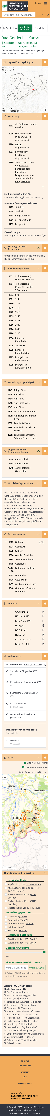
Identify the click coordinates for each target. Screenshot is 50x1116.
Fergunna (18, 891)
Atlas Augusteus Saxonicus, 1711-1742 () (24, 889)
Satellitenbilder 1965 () (22, 939)
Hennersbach (13, 1027)
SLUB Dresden (33, 884)
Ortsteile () (16, 927)
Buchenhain (30, 1005)
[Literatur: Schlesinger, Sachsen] (43, 616)
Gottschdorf (40, 28)
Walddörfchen (31, 1040)
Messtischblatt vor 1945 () (24, 907)
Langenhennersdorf (25, 175)
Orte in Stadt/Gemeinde (37, 763)
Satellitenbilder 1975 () (22, 942)
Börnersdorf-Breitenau (18, 1011)
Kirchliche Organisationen (21, 483)
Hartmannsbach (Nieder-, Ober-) (23, 1020)
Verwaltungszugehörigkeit (21, 382)
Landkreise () (17, 916)
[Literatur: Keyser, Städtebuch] (43, 630)
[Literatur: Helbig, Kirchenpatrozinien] (43, 625)
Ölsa (20, 1043)
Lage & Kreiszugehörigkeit (21, 62)
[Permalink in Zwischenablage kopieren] (45, 664)
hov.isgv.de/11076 (33, 664)
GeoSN (36, 907)
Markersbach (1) (15, 1036)
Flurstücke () (17, 930)
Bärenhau (11, 1008)
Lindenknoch (37, 1033)
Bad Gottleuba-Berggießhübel (27, 44)
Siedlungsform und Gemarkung (17, 248)
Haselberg (12, 1024)
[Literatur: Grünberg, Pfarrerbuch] (43, 611)
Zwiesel (10, 1043)
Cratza (37, 1011)
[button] (43, 542)
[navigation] (25, 28)
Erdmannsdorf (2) (15, 1014)
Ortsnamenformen (17, 534)
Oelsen (18, 144)
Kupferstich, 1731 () (24, 884)
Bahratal (23, 165)
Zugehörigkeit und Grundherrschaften (18, 451)
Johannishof (30, 1027)
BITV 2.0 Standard (32, 1113)
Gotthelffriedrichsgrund (10, 28)
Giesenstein (34, 1017)
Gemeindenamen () (21, 923)
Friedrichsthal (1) (15, 1017)
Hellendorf (26, 1024)
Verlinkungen (14, 656)
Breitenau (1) (13, 1005)
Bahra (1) (11, 998)
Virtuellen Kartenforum (17, 976)
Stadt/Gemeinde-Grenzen (36, 767)
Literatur (12, 603)
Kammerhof (13, 1030)
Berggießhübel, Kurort (18, 1001)
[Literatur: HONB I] (43, 634)
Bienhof (37, 1001)
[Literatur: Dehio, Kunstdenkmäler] (43, 644)
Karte (10, 757)
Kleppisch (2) (29, 1030)
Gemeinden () (18, 920)
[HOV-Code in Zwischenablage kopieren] (21, 53)
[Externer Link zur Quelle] (40, 542)
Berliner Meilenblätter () (22, 896)
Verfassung (13, 116)
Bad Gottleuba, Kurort (18, 992)
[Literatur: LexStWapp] (43, 621)
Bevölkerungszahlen (18, 268)
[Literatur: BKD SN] (43, 639)
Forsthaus (34, 1014)
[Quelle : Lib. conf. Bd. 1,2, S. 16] (43, 542)
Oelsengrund (13, 1040)
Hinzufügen (38, 967)
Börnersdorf (27, 1008)
